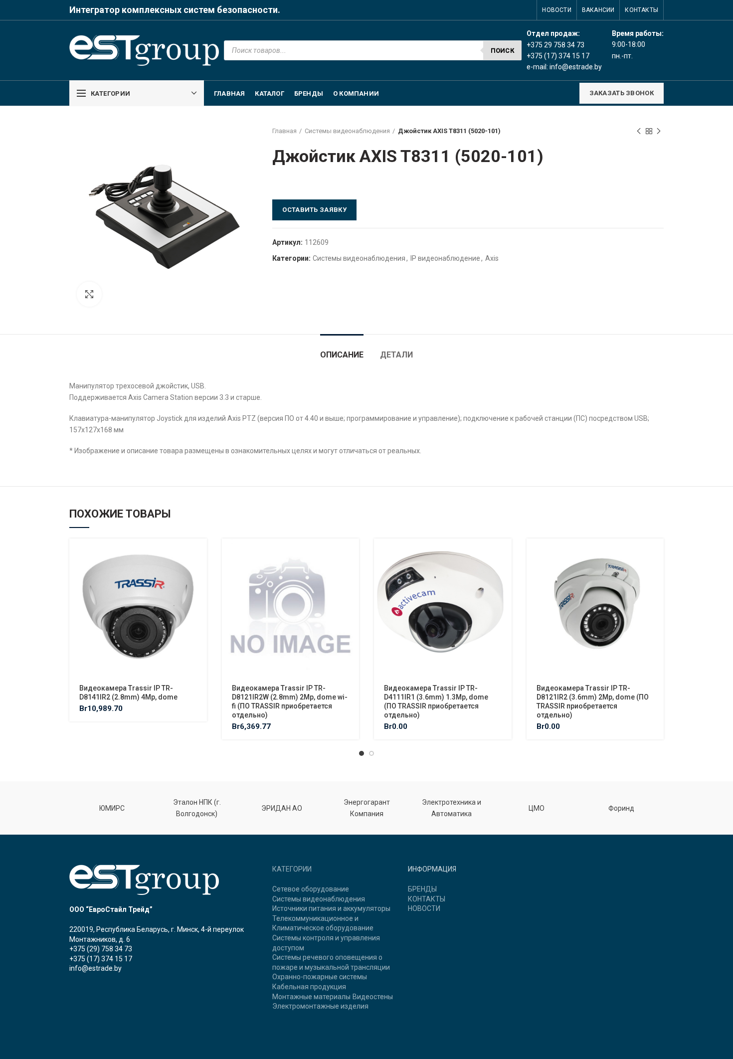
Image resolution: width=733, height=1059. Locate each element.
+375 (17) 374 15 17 (100, 959)
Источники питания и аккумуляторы (331, 908)
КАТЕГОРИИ (292, 869)
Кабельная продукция (309, 987)
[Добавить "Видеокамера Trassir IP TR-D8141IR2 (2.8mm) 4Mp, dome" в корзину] (199, 554)
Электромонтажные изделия (320, 1006)
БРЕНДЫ (422, 889)
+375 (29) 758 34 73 (100, 949)
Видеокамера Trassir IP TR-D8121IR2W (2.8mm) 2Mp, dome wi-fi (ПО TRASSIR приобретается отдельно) (290, 701)
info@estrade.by (576, 67)
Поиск (503, 50)
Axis (492, 258)
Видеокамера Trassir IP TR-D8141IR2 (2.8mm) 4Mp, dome (128, 692)
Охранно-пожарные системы (319, 977)
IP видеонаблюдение (445, 258)
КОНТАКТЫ (426, 899)
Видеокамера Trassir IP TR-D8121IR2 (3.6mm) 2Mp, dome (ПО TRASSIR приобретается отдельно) (593, 701)
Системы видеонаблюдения (347, 131)
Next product (659, 131)
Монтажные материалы (311, 997)
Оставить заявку (314, 209)
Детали (396, 354)
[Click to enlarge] (89, 294)
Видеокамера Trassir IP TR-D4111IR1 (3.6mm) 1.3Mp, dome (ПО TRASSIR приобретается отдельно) (436, 701)
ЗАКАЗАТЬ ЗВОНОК (621, 93)
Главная (284, 131)
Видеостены (373, 997)
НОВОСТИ (424, 908)
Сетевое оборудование (310, 889)
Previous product (639, 131)
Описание (342, 354)
